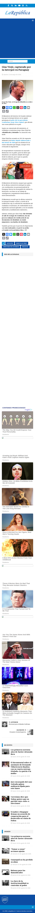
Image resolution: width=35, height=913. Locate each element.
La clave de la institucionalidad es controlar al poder (20, 883)
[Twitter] (12, 5)
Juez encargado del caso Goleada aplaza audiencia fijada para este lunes (21, 785)
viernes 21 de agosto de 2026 (22, 854)
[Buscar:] (17, 61)
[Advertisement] (17, 40)
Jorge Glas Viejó (21, 243)
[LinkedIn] (15, 5)
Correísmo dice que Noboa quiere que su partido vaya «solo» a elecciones (20, 800)
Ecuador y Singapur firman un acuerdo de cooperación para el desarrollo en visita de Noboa (21, 816)
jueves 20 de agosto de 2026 (21, 875)
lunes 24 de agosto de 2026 (21, 756)
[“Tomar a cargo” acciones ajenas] (5, 851)
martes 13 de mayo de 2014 (12, 74)
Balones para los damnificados (18, 871)
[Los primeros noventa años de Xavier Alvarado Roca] (5, 751)
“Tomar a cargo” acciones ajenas (18, 850)
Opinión (7, 831)
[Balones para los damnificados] (5, 872)
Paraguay (25, 246)
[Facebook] (8, 5)
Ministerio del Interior (11, 246)
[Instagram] (23, 5)
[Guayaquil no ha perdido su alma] (5, 861)
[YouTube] (19, 5)
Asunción (10, 243)
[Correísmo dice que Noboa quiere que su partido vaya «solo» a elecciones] (5, 798)
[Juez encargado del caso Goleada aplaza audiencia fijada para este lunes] (5, 783)
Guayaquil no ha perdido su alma (22, 861)
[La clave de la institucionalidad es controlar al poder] (5, 883)
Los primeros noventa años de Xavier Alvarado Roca (21, 752)
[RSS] (26, 5)
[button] (32, 20)
